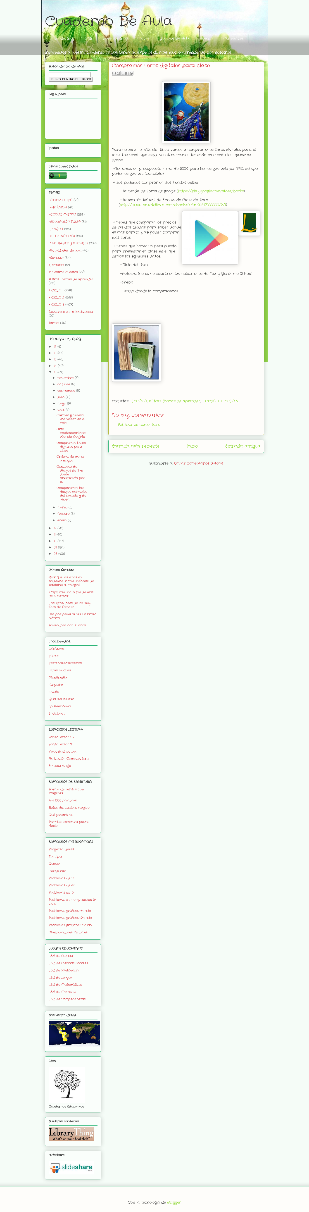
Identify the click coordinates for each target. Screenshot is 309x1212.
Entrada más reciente (135, 446)
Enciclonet (57, 713)
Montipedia (58, 677)
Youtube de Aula (174, 38)
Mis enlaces (233, 38)
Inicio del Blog (62, 38)
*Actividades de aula (65, 250)
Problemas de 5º (61, 892)
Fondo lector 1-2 (61, 737)
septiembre (66, 390)
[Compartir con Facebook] (127, 73)
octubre (64, 384)
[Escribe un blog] (118, 73)
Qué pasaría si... (60, 815)
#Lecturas (56, 265)
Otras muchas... (60, 670)
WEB (88, 38)
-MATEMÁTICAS (62, 236)
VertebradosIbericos (65, 663)
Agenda (206, 38)
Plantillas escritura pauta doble (68, 824)
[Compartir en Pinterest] (131, 73)
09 (56, 547)
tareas (54, 323)
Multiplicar (57, 871)
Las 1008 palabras (63, 800)
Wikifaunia (56, 649)
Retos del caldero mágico (69, 807)
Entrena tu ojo (60, 765)
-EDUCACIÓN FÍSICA (65, 221)
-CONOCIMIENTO (62, 214)
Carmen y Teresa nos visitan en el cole (71, 419)
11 (55, 534)
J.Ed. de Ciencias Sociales (68, 963)
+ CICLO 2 (229, 401)
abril (61, 410)
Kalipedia (56, 684)
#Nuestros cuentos (63, 272)
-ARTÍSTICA (58, 207)
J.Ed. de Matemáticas (65, 984)
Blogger (174, 1202)
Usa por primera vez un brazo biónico (72, 616)
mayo (62, 403)
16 (55, 353)
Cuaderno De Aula (108, 21)
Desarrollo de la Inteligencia (71, 312)
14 (56, 366)
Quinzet (54, 863)
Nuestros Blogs (116, 38)
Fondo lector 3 (60, 744)
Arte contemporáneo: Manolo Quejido (71, 433)
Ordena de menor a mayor (71, 458)
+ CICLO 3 (56, 304)
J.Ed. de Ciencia (61, 956)
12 (55, 528)
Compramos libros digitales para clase (71, 447)
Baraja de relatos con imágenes (66, 791)
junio (61, 397)
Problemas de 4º (61, 885)
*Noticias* (56, 257)
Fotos (144, 38)
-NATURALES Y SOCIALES (68, 243)
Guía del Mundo (61, 699)
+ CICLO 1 (210, 401)
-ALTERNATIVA (60, 200)
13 (55, 372)
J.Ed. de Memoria (62, 992)
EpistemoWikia (60, 706)
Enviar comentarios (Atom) (198, 463)
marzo (63, 507)
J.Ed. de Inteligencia (64, 970)
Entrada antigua (242, 446)
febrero (64, 513)
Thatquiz (55, 856)
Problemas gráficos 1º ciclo (70, 911)
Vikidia (54, 656)
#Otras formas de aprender (174, 401)
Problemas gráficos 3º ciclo (70, 925)
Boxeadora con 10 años (67, 625)
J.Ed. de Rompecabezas (67, 999)
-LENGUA (138, 401)
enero (62, 520)
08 (56, 553)
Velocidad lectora (63, 751)
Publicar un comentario (139, 424)
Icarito (54, 692)
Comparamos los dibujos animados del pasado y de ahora (72, 493)
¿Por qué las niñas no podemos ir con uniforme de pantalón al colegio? (71, 581)
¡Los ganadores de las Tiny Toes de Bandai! (69, 605)
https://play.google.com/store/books (211, 191)
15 (55, 359)
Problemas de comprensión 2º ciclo (72, 901)
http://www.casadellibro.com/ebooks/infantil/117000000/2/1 (173, 205)
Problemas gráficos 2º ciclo (70, 918)
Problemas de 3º (61, 878)
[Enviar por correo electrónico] (114, 73)
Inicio (192, 446)
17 (55, 346)
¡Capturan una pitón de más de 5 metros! (71, 594)
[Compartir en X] (122, 73)
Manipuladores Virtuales (68, 932)
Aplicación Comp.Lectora (69, 758)
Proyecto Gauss (61, 849)
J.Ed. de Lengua (60, 977)
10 (55, 541)
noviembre (66, 378)
